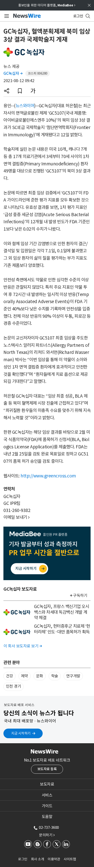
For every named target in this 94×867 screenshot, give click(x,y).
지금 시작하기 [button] (21, 733)
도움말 (47, 816)
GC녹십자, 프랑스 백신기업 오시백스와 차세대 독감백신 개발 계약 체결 (61, 612)
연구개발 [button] (73, 676)
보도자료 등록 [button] (47, 769)
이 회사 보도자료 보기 (22, 646)
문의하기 (47, 835)
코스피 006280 (37, 73)
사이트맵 (70, 859)
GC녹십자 (13, 73)
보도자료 (47, 784)
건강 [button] (9, 676)
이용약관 (54, 859)
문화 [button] (39, 676)
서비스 (47, 795)
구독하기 (80, 595)
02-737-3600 (49, 827)
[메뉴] (6, 16)
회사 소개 (37, 859)
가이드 (47, 805)
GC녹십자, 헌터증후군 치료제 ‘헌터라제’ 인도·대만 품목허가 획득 (62, 629)
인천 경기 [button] (13, 686)
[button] (6, 90)
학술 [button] (54, 676)
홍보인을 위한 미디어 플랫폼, (46, 5)
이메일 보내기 (16, 517)
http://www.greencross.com (48, 476)
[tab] (47, 784)
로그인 (22, 859)
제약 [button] (24, 676)
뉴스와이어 (25, 105)
